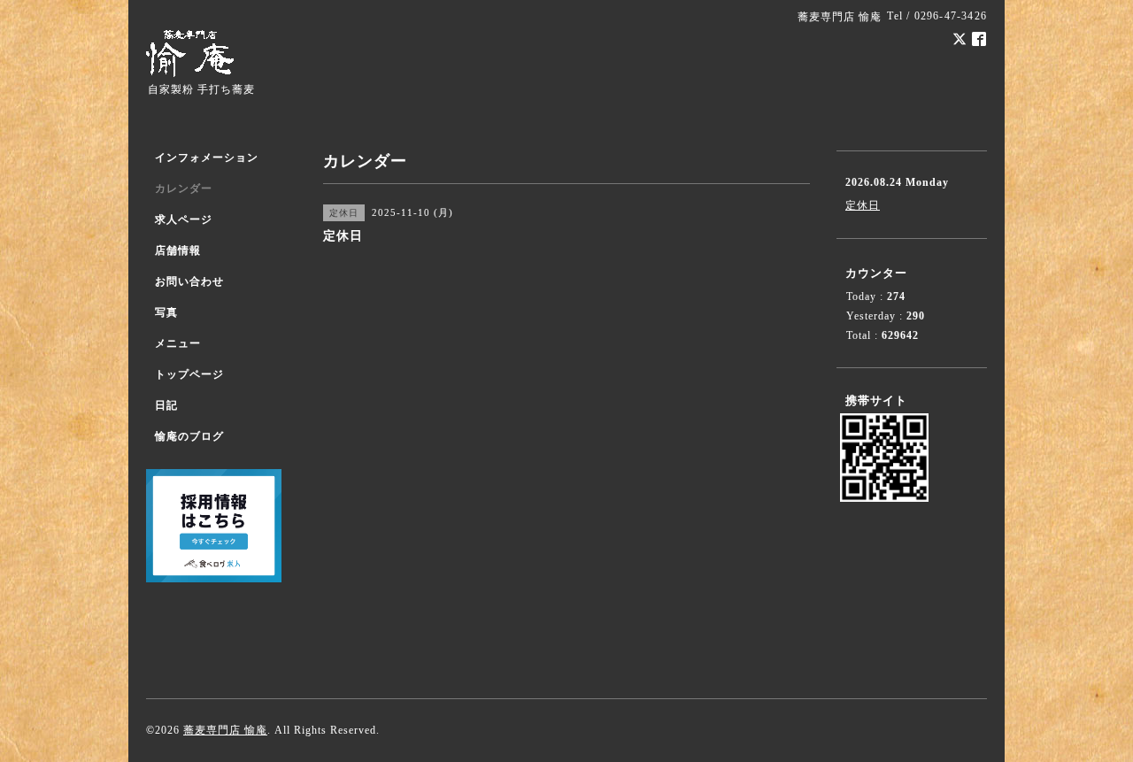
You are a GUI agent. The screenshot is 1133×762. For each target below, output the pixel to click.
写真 (166, 312)
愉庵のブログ (189, 436)
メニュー (178, 343)
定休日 (862, 205)
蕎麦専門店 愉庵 (225, 730)
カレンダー (183, 188)
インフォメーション (206, 157)
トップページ (189, 374)
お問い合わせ (189, 281)
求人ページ (183, 219)
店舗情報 (178, 250)
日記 (166, 405)
